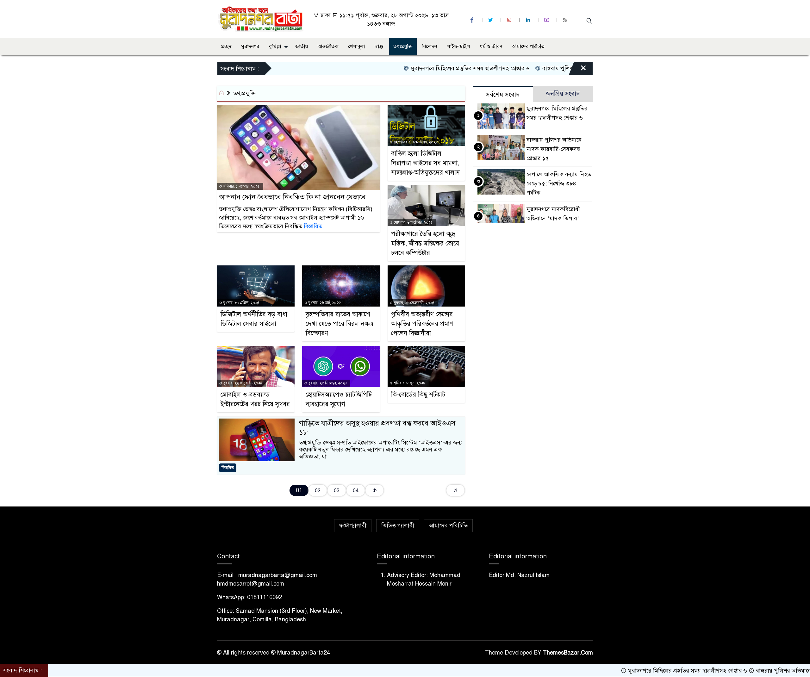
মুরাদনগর (250, 46)
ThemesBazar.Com (568, 652)
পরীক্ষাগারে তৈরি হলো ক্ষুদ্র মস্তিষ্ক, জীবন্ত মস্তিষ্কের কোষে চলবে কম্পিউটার (425, 243)
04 (355, 490)
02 (318, 490)
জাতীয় (301, 46)
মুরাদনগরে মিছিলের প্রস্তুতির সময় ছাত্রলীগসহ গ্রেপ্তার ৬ (442, 68)
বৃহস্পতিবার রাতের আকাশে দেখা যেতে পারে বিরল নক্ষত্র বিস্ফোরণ (339, 323)
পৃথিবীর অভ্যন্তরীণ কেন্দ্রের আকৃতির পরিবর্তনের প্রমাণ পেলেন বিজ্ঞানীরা (422, 323)
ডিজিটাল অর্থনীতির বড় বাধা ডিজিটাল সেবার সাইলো (254, 319)
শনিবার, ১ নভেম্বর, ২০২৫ (241, 186)
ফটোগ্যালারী (352, 525)
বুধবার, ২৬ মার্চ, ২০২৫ (324, 303)
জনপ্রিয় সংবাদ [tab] (563, 94)
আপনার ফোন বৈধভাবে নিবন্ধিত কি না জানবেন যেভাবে (292, 197)
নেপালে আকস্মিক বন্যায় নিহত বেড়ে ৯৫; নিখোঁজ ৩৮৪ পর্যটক (558, 183)
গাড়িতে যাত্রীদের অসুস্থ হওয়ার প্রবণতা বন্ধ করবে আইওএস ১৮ (377, 428)
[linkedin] (529, 20)
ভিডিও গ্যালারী (397, 525)
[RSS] (566, 20)
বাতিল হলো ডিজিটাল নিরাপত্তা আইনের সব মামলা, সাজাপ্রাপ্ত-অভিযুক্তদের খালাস (425, 163)
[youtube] (547, 20)
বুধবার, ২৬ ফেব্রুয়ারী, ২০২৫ (413, 303)
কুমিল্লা (275, 46)
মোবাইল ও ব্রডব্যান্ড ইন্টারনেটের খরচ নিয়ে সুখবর (255, 399)
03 (337, 490)
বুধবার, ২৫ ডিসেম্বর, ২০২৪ (327, 383)
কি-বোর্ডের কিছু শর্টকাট (418, 395)
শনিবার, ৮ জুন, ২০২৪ (409, 383)
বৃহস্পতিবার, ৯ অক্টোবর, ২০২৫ (415, 142)
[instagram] (510, 20)
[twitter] (491, 20)
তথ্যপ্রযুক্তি (403, 46)
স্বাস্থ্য (379, 46)
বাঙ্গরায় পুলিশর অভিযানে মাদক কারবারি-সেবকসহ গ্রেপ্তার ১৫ (554, 149)
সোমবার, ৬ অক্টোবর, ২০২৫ (413, 222)
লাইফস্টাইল (458, 46)
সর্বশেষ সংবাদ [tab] (503, 95)
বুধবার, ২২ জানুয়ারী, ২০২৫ (242, 383)
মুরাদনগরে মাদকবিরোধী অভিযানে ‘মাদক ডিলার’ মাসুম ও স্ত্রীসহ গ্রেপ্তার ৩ (553, 218)
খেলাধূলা (356, 46)
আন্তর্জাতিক (328, 46)
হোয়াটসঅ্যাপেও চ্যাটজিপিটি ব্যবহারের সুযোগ (339, 399)
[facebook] (473, 20)
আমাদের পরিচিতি (528, 46)
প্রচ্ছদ (226, 46)
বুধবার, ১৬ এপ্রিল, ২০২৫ (240, 303)
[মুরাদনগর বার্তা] (261, 18)
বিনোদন (429, 46)
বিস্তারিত (313, 226)
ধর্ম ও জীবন (491, 46)
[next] (374, 490)
